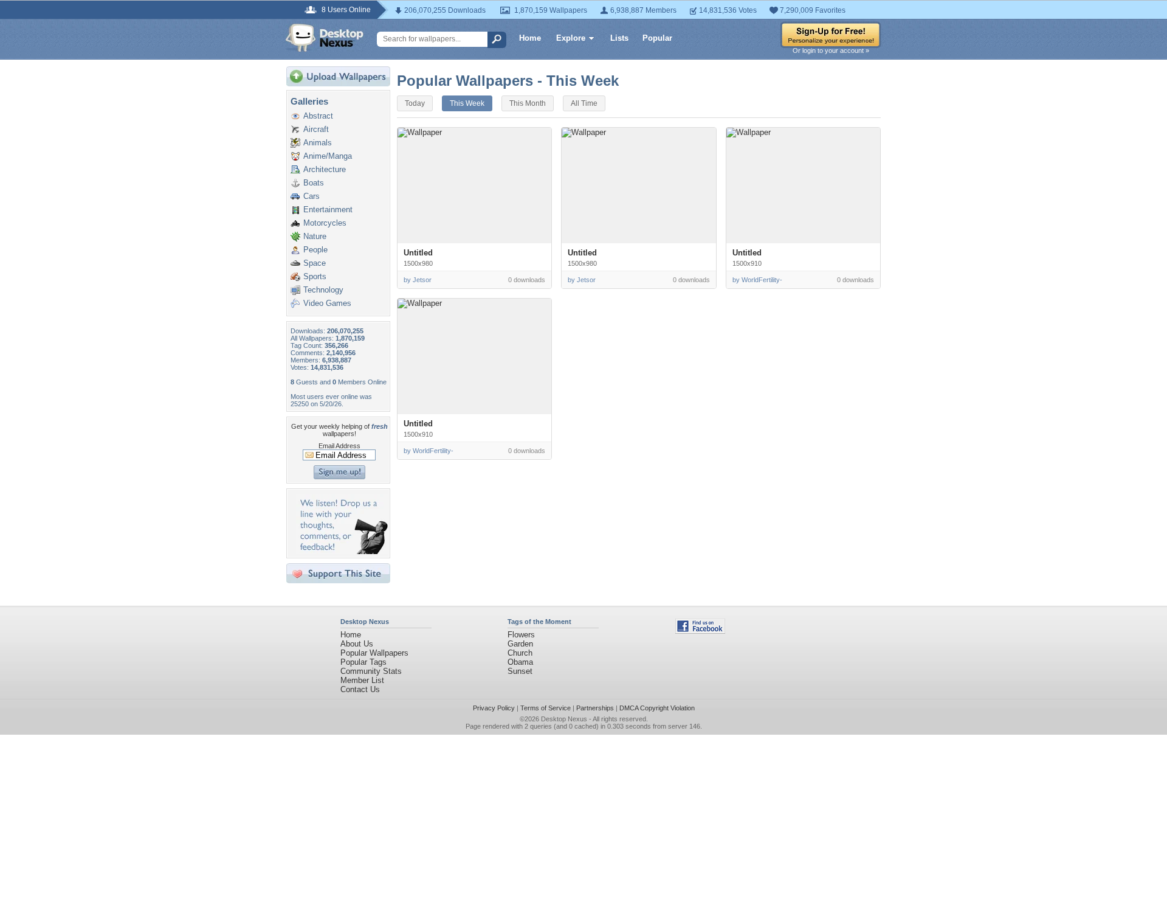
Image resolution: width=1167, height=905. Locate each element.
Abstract (318, 115)
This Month (527, 103)
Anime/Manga (327, 156)
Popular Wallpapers (374, 652)
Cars (311, 196)
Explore (570, 38)
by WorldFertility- (757, 279)
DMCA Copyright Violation (657, 708)
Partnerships (595, 708)
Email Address (339, 445)
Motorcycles (324, 222)
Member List (362, 680)
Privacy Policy (494, 708)
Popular (657, 38)
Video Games (327, 303)
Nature (314, 236)
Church (520, 652)
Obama (520, 662)
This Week (467, 103)
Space (314, 263)
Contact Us (360, 689)
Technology (323, 289)
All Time (584, 103)
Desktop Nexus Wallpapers (324, 38)
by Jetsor (418, 279)
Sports (314, 276)
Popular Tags (363, 662)
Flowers (521, 634)
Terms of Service (545, 708)
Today (415, 103)
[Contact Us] (342, 551)
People (315, 249)
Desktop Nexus (564, 719)
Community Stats (371, 671)
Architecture (324, 169)
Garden (520, 643)
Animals (317, 142)
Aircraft (316, 129)
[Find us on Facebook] (700, 631)
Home (530, 38)
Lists (619, 38)
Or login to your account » (831, 50)
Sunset (520, 671)
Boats (313, 182)
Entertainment (328, 209)
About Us (356, 643)
